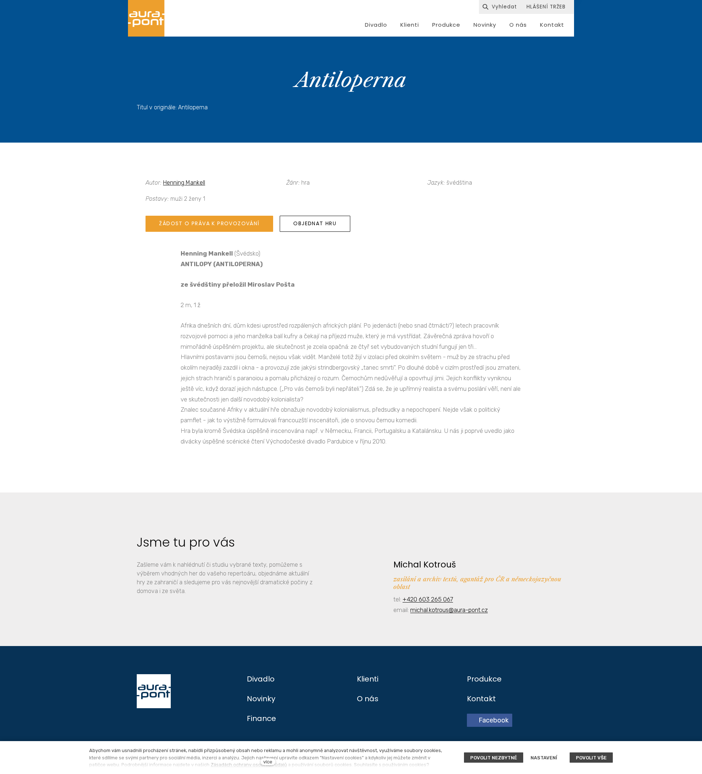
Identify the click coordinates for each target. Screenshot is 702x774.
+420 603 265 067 (428, 599)
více (267, 761)
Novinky (261, 699)
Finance (261, 718)
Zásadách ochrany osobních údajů (249, 764)
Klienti (367, 679)
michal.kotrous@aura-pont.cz (449, 609)
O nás (367, 699)
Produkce (484, 679)
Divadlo (261, 679)
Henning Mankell (184, 182)
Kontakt (481, 699)
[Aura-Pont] (146, 18)
